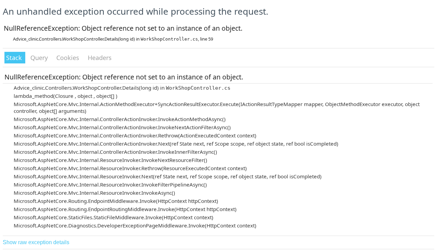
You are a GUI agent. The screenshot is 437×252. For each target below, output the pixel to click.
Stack (15, 58)
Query (40, 58)
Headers (100, 58)
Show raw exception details (36, 242)
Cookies (68, 58)
